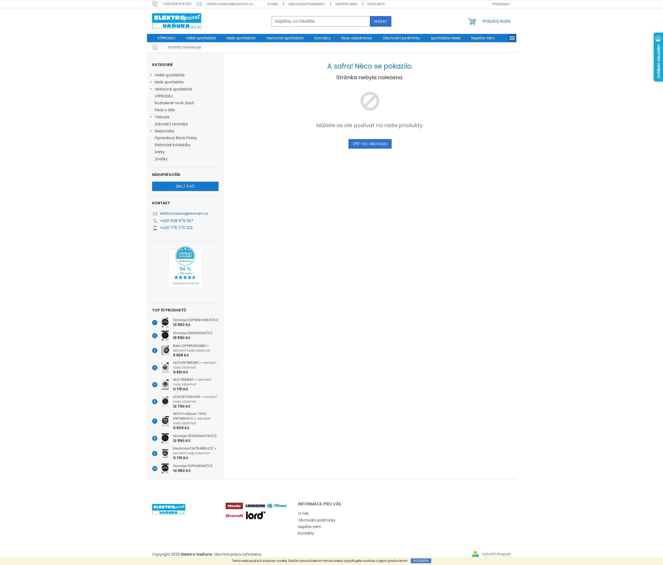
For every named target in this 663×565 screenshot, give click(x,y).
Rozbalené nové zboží (174, 103)
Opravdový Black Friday (176, 137)
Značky (161, 159)
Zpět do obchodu (370, 143)
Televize (162, 117)
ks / (185, 186)
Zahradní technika (171, 124)
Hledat (380, 21)
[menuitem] (166, 38)
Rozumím (421, 560)
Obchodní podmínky (306, 4)
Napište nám (346, 4)
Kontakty (376, 4)
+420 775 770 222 (176, 227)
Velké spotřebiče (170, 75)
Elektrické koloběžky (172, 145)
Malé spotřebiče (169, 82)
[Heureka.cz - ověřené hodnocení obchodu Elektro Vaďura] (185, 267)
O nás (273, 4)
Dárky (160, 152)
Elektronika (164, 131)
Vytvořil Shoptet (496, 554)
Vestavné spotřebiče (173, 89)
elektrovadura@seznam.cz (184, 213)
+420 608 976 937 (176, 220)
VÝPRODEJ (164, 96)
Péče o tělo (165, 110)
